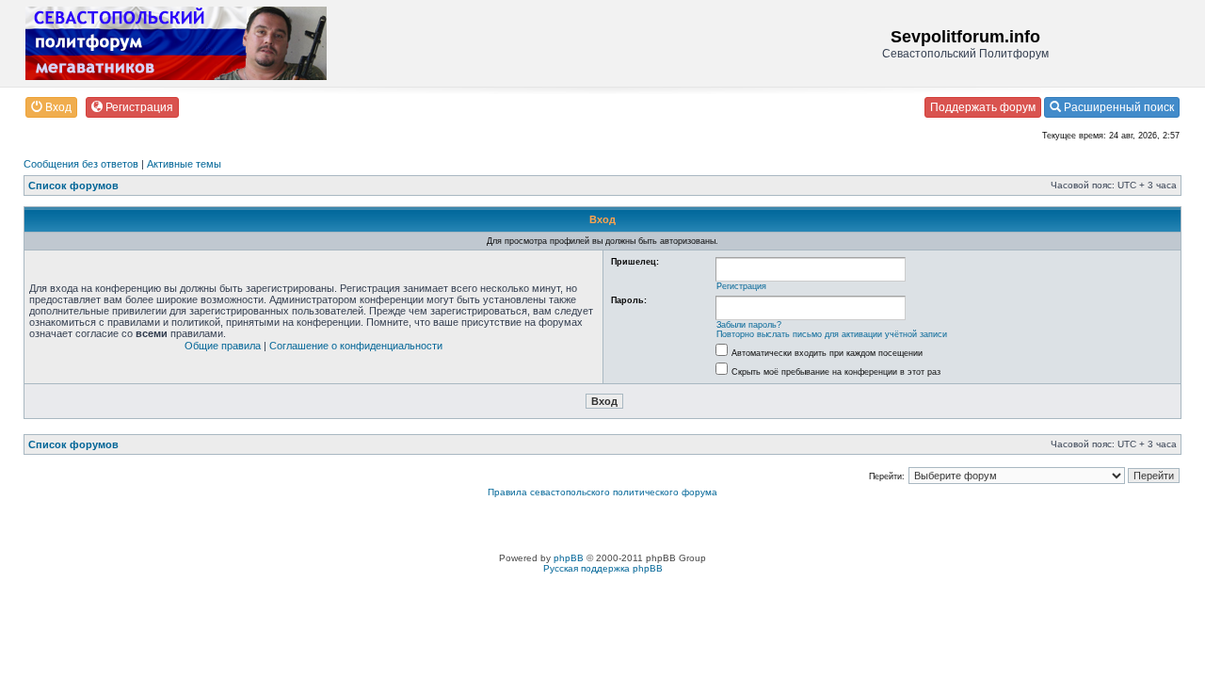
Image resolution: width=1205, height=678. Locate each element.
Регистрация (138, 107)
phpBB (569, 558)
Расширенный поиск (1117, 107)
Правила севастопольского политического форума (602, 492)
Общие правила (223, 345)
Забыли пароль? (748, 325)
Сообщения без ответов (81, 164)
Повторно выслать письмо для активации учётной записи (831, 334)
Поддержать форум (983, 107)
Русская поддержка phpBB (603, 568)
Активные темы (184, 164)
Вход (57, 107)
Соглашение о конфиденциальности (355, 345)
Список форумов (73, 185)
